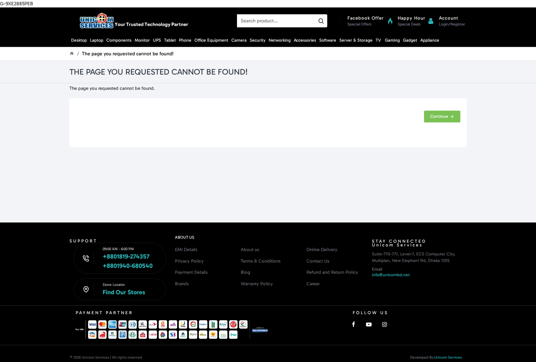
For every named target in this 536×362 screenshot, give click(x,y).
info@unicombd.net (391, 274)
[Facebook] (353, 324)
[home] (71, 53)
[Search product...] (321, 20)
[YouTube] (369, 324)
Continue (439, 116)
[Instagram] (384, 324)
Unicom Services (448, 357)
